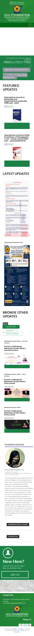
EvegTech (17, 632)
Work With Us (13, 536)
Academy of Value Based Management (15, 76)
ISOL (17, 2)
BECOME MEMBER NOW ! (16, 70)
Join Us (15, 574)
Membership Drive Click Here (17, 524)
